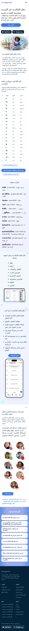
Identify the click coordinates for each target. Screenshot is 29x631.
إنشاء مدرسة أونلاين (5, 589)
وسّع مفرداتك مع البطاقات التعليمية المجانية (13, 170)
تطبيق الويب (18, 597)
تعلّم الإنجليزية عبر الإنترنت (7, 604)
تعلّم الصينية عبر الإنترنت (6, 614)
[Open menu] (26, 2)
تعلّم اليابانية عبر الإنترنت (6, 616)
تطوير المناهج (4, 592)
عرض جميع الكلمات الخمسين (10, 165)
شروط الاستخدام (19, 614)
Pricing (17, 606)
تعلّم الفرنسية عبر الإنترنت (7, 609)
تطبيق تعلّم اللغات (14, 355)
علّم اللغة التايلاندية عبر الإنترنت (10, 499)
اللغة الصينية (5, 74)
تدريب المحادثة (19, 592)
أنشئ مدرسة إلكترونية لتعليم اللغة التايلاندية (14, 501)
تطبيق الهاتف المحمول (21, 594)
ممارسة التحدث (7, 493)
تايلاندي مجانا (11, 25)
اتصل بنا (17, 609)
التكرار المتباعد (19, 589)
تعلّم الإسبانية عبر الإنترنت (7, 606)
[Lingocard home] (6, 2)
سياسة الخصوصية (20, 611)
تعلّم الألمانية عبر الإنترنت (7, 611)
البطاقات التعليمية (20, 587)
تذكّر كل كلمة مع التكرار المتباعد (10, 174)
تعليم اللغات (4, 587)
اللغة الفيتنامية (13, 74)
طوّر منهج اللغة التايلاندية (8, 503)
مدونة (17, 604)
